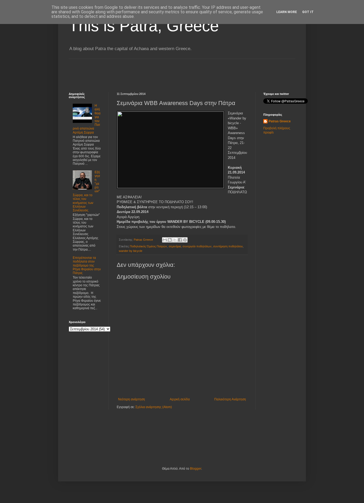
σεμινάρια (175, 246)
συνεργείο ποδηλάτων (197, 246)
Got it (308, 12)
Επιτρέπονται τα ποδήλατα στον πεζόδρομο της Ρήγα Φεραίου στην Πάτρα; (87, 265)
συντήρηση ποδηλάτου (228, 246)
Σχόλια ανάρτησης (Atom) (153, 407)
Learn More (286, 12)
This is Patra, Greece (144, 26)
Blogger (195, 468)
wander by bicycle (130, 250)
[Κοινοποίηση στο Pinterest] (185, 240)
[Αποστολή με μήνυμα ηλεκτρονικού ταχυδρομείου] (164, 240)
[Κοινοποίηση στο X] (174, 240)
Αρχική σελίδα (180, 399)
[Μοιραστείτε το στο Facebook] (180, 240)
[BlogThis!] (169, 240)
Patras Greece (280, 121)
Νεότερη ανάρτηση (131, 399)
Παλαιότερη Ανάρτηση (230, 399)
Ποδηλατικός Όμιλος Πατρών (148, 246)
